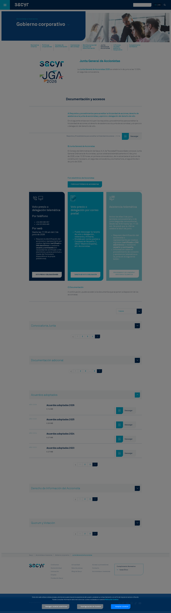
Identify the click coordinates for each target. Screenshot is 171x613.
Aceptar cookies (121, 606)
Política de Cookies (111, 599)
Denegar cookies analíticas (56, 606)
